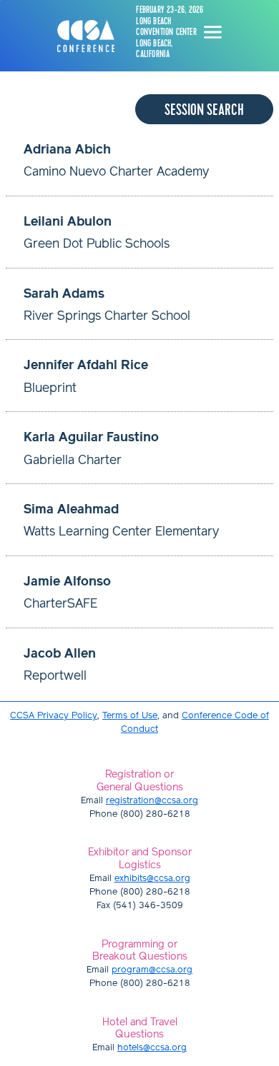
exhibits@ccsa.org (152, 878)
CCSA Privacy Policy (53, 715)
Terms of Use (129, 715)
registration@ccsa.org (152, 800)
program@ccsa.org (152, 970)
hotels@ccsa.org (152, 1047)
